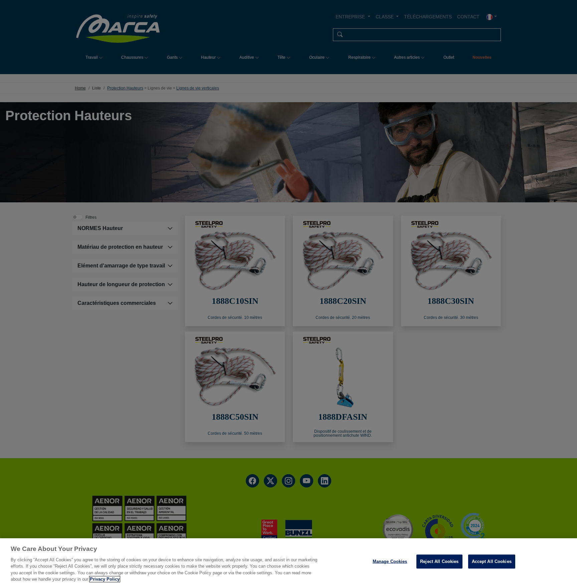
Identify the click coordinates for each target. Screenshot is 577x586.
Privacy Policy (105, 579)
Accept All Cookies (492, 561)
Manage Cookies (390, 561)
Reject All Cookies (439, 561)
